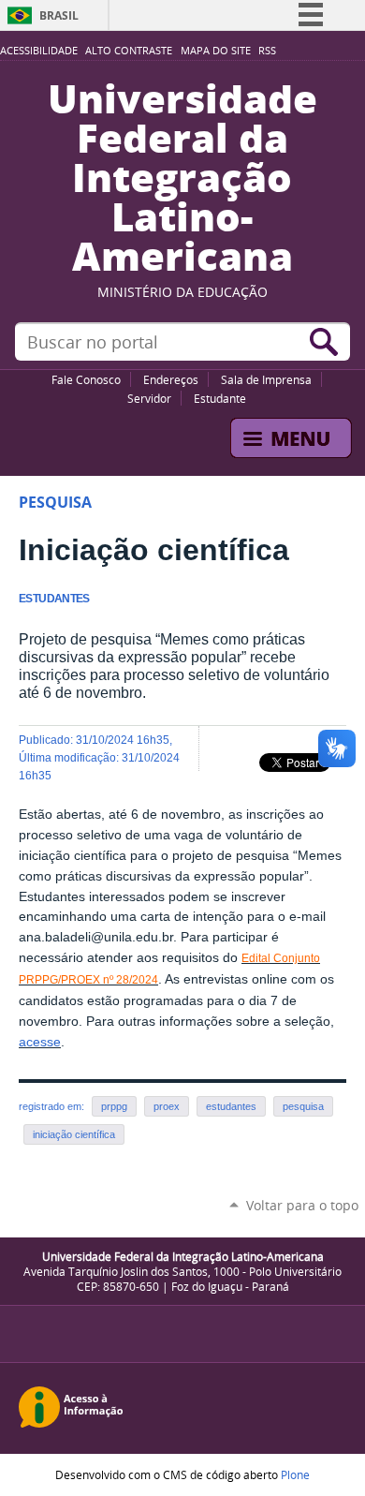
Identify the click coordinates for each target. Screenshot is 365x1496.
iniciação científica (74, 1134)
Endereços (170, 379)
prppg (114, 1106)
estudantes (231, 1106)
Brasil (59, 15)
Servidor (149, 398)
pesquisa (303, 1106)
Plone (295, 1474)
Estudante (220, 398)
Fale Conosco (86, 379)
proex (166, 1106)
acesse (40, 1042)
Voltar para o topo (302, 1205)
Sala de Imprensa (266, 379)
